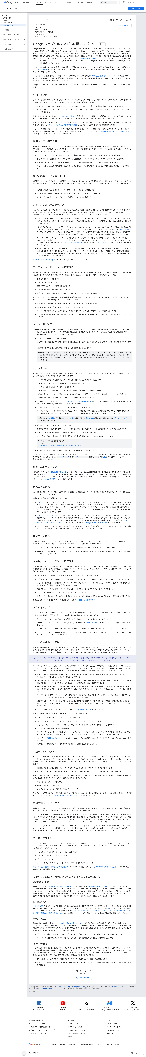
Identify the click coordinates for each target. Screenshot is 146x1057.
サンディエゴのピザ (55, 446)
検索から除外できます (87, 600)
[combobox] (110, 2)
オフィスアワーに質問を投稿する (39, 1027)
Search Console (136, 9)
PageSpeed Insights (113, 1030)
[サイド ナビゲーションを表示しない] (24, 1053)
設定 (104, 457)
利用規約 (32, 1053)
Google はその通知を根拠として (100, 886)
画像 (72, 116)
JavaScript (65, 116)
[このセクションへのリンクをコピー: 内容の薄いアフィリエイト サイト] (71, 803)
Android (53, 1044)
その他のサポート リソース (37, 1033)
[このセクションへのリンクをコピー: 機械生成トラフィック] (59, 467)
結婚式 (72, 418)
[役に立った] (127, 20)
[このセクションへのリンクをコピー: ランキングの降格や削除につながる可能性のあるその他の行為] (102, 877)
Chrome (62, 1044)
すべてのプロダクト (113, 1044)
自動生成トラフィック (58, 472)
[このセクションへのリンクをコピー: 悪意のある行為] (52, 487)
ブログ (61, 2)
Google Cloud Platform (86, 1044)
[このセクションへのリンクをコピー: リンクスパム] (49, 368)
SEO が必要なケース (74, 1024)
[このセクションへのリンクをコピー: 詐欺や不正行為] (49, 944)
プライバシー (41, 1053)
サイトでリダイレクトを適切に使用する (68, 795)
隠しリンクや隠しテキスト (74, 243)
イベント (80, 2)
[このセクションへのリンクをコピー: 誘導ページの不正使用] (59, 141)
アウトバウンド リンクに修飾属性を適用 (76, 401)
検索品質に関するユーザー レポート (105, 76)
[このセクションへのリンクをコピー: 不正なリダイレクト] (56, 752)
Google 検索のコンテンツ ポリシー (71, 923)
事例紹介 (89, 2)
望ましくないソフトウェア (46, 515)
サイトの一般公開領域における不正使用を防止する (51, 867)
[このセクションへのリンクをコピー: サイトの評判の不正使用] (61, 642)
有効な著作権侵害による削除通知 (61, 886)
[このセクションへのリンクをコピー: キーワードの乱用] (54, 324)
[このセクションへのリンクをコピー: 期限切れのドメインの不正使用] (68, 176)
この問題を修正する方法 (83, 710)
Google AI (100, 1044)
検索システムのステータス (76, 1030)
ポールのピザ (42, 446)
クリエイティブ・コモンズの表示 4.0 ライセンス (71, 986)
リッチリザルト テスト (114, 1027)
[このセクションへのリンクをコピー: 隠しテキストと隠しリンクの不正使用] (75, 267)
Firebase (72, 1044)
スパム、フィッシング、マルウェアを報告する (43, 1030)
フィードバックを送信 (122, 25)
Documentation (9, 8)
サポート (53, 2)
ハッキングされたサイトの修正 (44, 260)
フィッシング (124, 229)
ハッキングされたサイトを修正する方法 (63, 125)
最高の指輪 (90, 418)
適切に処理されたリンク (57, 738)
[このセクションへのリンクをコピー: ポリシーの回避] (49, 919)
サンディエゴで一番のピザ (71, 446)
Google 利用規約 (50, 479)
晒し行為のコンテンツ (82, 911)
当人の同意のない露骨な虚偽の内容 (49, 913)
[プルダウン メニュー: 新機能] (73, 2)
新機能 (69, 2)
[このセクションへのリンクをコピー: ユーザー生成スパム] (56, 838)
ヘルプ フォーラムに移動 (37, 1024)
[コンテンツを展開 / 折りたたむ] (46, 25)
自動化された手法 (92, 623)
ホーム (35, 20)
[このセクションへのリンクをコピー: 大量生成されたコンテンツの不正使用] (76, 561)
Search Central (21, 2)
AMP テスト (111, 1033)
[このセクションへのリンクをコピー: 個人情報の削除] (49, 902)
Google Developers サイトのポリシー (51, 988)
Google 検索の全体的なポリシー (92, 58)
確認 (107, 908)
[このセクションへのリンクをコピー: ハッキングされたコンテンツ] (66, 205)
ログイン (141, 2)
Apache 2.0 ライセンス (118, 986)
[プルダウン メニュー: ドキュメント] (46, 2)
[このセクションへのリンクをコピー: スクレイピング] (52, 608)
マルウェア (41, 502)
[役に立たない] (130, 20)
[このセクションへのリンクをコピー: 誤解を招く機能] (52, 536)
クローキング (102, 243)
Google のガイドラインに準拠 (97, 523)
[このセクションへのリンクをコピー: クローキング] (49, 95)
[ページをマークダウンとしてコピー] (101, 44)
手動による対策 (41, 69)
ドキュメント (39, 2)
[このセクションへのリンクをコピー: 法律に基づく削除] (51, 882)
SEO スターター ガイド (75, 1027)
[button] (13, 18)
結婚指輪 (52, 418)
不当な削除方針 (38, 906)
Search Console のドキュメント (78, 1033)
